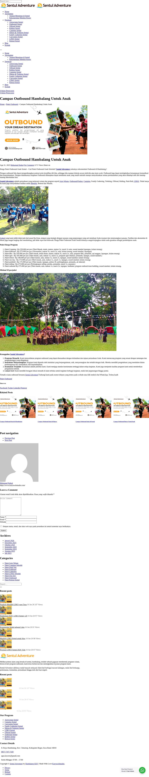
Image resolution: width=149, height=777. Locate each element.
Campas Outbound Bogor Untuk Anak (124, 421)
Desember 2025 (10, 543)
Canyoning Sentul (16, 37)
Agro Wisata (64, 181)
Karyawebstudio (58, 764)
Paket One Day (10, 576)
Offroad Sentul (14, 26)
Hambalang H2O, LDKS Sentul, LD (13, 616)
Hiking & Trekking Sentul (19, 33)
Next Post (8, 440)
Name (2, 517)
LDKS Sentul (14, 39)
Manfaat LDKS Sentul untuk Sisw (12, 639)
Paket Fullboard (10, 569)
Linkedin (16, 388)
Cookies (8, 774)
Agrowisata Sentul (16, 22)
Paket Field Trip (10, 567)
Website (3, 522)
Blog (6, 43)
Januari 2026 (9, 541)
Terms (7, 770)
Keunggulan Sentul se (8, 711)
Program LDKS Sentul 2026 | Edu (12, 650)
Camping (87, 181)
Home (7, 12)
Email (2, 519)
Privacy (7, 768)
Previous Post (10, 438)
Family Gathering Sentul (18, 35)
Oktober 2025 (10, 545)
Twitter (10, 388)
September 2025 (11, 547)
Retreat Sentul (14, 41)
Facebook (3, 388)
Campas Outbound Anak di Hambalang (11, 421)
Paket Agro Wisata (11, 563)
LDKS (136, 181)
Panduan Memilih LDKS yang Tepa (13, 605)
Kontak (7, 45)
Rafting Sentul (14, 28)
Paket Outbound (6, 379)
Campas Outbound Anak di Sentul (85, 421)
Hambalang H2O (31, 764)
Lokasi (2, 238)
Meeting (34, 183)
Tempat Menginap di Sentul (19, 16)
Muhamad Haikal (17, 165)
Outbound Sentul (15, 24)
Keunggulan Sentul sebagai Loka (12, 627)
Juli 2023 (8, 553)
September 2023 (11, 549)
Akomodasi (9, 14)
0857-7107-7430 (7, 752)
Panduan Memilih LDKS (9, 688)
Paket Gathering (11, 572)
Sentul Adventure (7, 181)
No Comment (29, 165)
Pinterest (23, 388)
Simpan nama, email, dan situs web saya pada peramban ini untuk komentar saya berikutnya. (37, 526)
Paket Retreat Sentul (12, 580)
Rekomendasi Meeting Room (20, 18)
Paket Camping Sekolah (13, 565)
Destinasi (8, 20)
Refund (7, 772)
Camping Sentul (15, 31)
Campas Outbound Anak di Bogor (47, 421)
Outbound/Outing (76, 181)
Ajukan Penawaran (7, 91)
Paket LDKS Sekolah (13, 574)
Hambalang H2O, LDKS (9, 700)
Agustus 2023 (10, 551)
